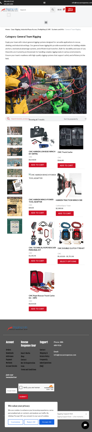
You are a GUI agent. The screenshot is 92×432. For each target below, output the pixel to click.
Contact (23, 360)
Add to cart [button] (37, 165)
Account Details (11, 366)
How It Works (25, 353)
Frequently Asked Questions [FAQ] (45, 362)
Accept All (46, 422)
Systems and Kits (58, 29)
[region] (31, 414)
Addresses (9, 356)
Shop (22, 356)
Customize (15, 422)
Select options (68, 261)
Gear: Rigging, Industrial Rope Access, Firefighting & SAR (30, 29)
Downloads (9, 353)
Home (7, 29)
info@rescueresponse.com (82, 3)
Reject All (31, 422)
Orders (8, 350)
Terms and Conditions (28, 369)
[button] (44, 2)
